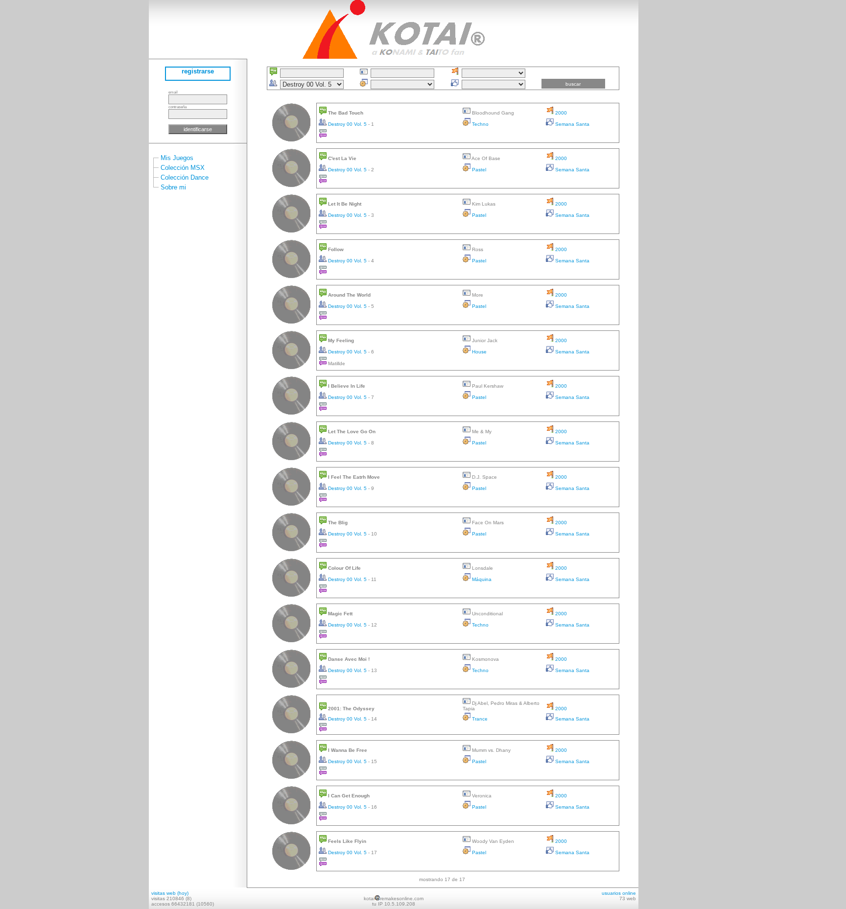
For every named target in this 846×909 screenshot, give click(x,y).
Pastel (478, 169)
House (478, 351)
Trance (479, 719)
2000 (560, 113)
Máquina (481, 579)
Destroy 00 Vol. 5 (347, 124)
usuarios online (619, 893)
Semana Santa (571, 124)
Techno (479, 124)
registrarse (198, 71)
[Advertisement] (667, 147)
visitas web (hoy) (169, 893)
